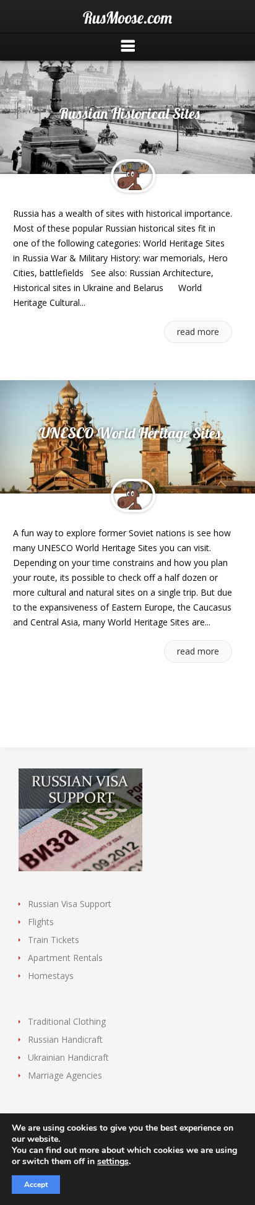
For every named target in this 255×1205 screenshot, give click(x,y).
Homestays (51, 975)
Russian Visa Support (69, 904)
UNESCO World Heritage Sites (129, 433)
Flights (41, 922)
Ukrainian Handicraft (68, 1057)
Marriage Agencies (65, 1075)
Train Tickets (53, 940)
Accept (36, 1185)
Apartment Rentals (65, 958)
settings (113, 1161)
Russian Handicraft (65, 1039)
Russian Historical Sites (129, 113)
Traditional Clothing (67, 1021)
